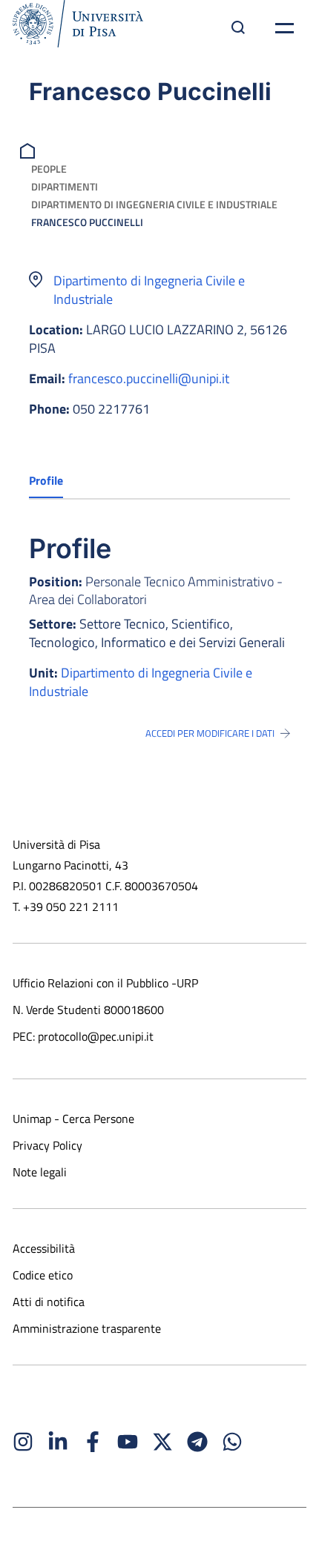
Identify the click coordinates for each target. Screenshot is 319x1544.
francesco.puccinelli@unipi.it (148, 378)
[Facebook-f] (92, 1441)
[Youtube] (127, 1441)
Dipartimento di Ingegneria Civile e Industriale (154, 204)
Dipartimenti (64, 186)
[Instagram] (23, 1441)
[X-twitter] (162, 1441)
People (49, 168)
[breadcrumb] (29, 149)
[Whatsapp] (232, 1441)
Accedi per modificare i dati (209, 733)
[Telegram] (197, 1441)
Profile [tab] (46, 480)
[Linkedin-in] (57, 1441)
